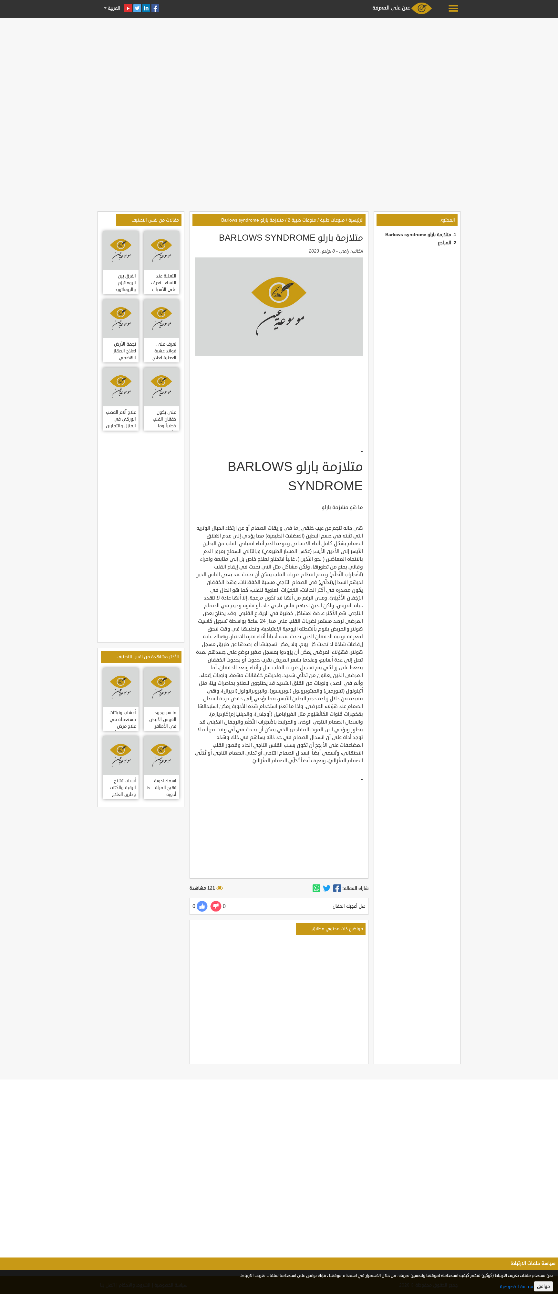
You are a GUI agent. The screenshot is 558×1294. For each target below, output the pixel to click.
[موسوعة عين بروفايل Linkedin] (146, 8)
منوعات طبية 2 (302, 220)
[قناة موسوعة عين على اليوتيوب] (128, 8)
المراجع (444, 243)
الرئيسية (356, 220)
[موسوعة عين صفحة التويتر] (137, 8)
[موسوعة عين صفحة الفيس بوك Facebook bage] (155, 8)
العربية (113, 8)
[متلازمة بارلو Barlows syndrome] (337, 888)
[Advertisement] (279, 65)
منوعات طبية (332, 220)
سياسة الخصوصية (516, 1287)
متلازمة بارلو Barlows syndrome (418, 235)
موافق (543, 1286)
